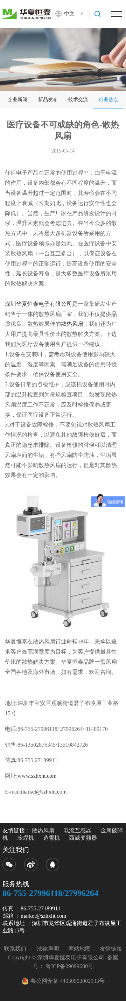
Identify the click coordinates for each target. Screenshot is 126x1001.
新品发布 (48, 99)
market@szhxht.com (43, 792)
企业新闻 (17, 99)
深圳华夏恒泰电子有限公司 (38, 304)
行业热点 (108, 99)
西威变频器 (83, 838)
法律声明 (48, 949)
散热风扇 (72, 324)
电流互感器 (77, 830)
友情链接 (111, 949)
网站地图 (79, 949)
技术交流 (78, 99)
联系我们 (16, 949)
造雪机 (51, 838)
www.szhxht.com (37, 776)
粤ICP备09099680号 (69, 966)
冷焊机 (25, 838)
